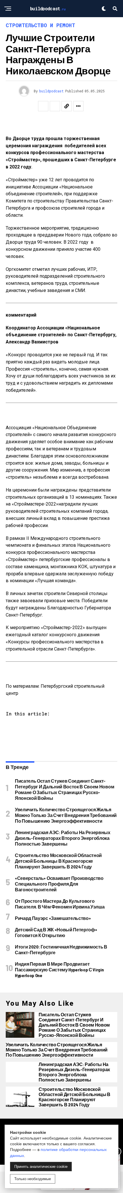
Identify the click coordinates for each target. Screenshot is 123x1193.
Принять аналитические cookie (41, 1166)
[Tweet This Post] (55, 106)
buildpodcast (51, 91)
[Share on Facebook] (43, 106)
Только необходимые (32, 1179)
